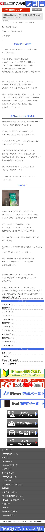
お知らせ (5, 356)
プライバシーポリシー (10, 492)
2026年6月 (6, 312)
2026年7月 (6, 308)
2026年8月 (6, 304)
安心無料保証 (7, 461)
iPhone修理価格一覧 (10, 465)
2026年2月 (6, 327)
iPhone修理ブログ (9, 364)
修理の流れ (6, 457)
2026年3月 (6, 323)
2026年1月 (6, 330)
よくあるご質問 (8, 473)
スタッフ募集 (7, 481)
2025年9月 (6, 345)
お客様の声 (6, 353)
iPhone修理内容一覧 (10, 454)
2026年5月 (6, 315)
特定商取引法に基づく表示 (12, 496)
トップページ (7, 450)
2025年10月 (7, 342)
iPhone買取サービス (10, 477)
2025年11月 (6, 338)
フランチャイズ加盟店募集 (12, 484)
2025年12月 (7, 334)
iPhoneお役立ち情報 (10, 360)
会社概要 (5, 488)
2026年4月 (6, 319)
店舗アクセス (7, 469)
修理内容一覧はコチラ (11, 297)
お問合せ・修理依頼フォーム (13, 500)
